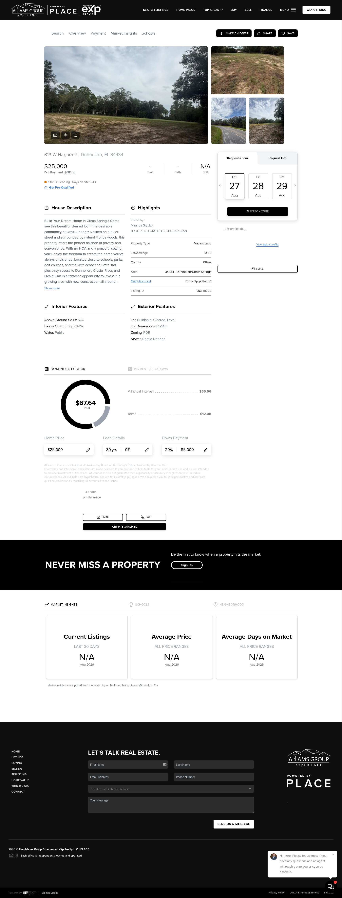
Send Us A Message (234, 824)
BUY (234, 10)
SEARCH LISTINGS (155, 10)
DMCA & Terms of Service (304, 892)
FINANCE (265, 10)
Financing (19, 774)
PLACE (84, 849)
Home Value (185, 10)
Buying (16, 763)
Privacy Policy (277, 892)
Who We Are (20, 786)
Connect (18, 791)
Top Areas (211, 10)
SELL (248, 10)
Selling (16, 768)
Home (15, 751)
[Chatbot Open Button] (331, 887)
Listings (17, 757)
